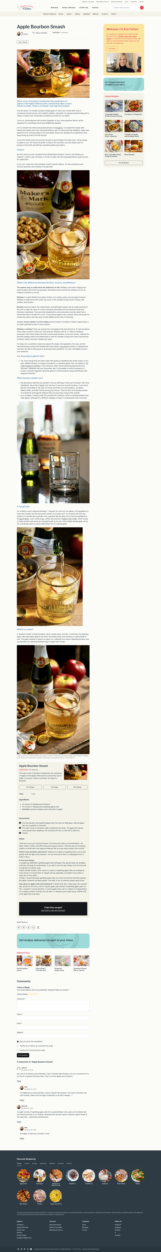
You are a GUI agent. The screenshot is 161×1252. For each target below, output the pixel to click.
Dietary (77, 14)
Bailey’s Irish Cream (69, 519)
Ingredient (86, 14)
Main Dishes (121, 1183)
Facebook (118, 1225)
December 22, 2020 (27, 1108)
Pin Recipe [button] (54, 787)
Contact (141, 1)
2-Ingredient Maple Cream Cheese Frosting (113, 115)
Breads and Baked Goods (56, 1184)
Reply (19, 1081)
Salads (137, 1183)
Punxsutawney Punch (22, 969)
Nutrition (95, 7)
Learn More (112, 48)
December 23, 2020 (30, 1130)
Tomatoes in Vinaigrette (133, 114)
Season (113, 14)
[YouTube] (31, 1249)
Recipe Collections (68, 7)
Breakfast (72, 1183)
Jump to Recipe (22, 42)
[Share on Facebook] (19, 927)
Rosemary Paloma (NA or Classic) (80, 969)
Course (60, 14)
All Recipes (54, 7)
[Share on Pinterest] (24, 927)
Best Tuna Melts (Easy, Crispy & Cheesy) (113, 155)
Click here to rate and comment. (53, 910)
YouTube (117, 1235)
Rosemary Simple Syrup (59, 969)
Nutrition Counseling (88, 1)
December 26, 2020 (27, 1070)
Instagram (59, 128)
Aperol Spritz (24, 519)
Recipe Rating (22, 994)
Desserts (105, 1183)
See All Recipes (124, 163)
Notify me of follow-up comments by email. (36, 1046)
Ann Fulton (24, 34)
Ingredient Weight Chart (24, 1238)
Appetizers (23, 1183)
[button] (53, 32)
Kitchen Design (21, 1235)
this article (64, 346)
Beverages (39, 1183)
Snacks (39, 1204)
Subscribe (133, 1)
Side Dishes (23, 1204)
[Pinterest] (24, 1249)
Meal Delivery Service (102, 1)
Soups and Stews (56, 1204)
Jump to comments (41, 32)
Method (95, 14)
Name (20, 1014)
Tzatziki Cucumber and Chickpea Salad (131, 135)
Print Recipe (30, 787)
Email (19, 1023)
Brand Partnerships (116, 1)
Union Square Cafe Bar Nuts (41, 969)
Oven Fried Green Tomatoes (111, 135)
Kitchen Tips (83, 7)
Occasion (105, 14)
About (126, 1)
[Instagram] (21, 1249)
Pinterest (117, 1230)
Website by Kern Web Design (90, 1249)
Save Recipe (77, 787)
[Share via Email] (33, 927)
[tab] (19, 1163)
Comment (21, 999)
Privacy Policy (77, 1249)
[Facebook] (18, 1249)
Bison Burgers (129, 154)
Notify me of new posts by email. (32, 1050)
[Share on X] (28, 927)
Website (20, 1032)
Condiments (89, 1183)
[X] (27, 1249)
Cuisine (69, 14)
